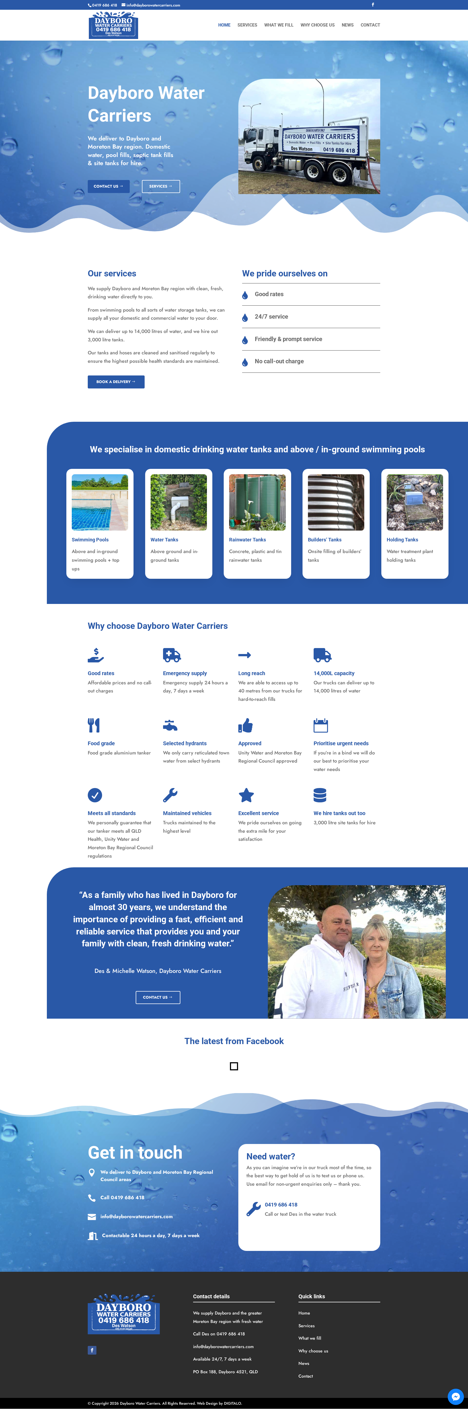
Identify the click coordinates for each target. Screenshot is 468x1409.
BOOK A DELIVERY (113, 381)
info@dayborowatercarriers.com (136, 1216)
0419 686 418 (127, 1197)
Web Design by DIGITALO (219, 1403)
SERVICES (158, 186)
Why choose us (318, 25)
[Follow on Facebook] (92, 1350)
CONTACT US (106, 186)
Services (247, 25)
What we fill (279, 25)
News (348, 25)
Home (224, 25)
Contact (370, 25)
